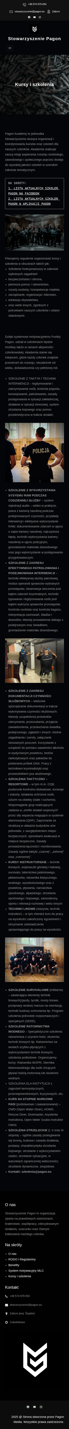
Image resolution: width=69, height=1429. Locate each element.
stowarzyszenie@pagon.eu (30, 11)
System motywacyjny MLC (26, 1270)
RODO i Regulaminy (22, 1259)
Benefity (13, 1265)
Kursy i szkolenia (19, 1276)
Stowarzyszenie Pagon (34, 38)
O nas (12, 1253)
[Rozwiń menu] (10, 48)
